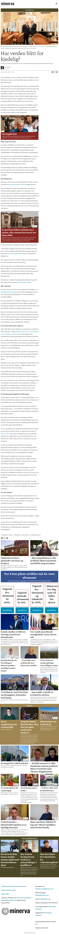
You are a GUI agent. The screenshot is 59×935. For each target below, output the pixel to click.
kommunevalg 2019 (35, 535)
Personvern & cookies (9, 890)
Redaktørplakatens (9, 900)
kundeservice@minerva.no (44, 889)
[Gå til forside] (27, 3)
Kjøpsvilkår (5, 894)
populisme (4, 535)
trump (10, 535)
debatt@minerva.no (42, 895)
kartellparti (25, 535)
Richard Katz (12, 184)
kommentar (17, 535)
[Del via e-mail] (57, 72)
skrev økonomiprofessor (14, 253)
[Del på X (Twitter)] (55, 72)
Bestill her (7, 610)
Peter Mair (21, 184)
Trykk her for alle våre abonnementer (14, 886)
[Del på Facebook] (52, 72)
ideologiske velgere (25, 282)
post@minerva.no (45, 899)
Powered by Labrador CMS (29, 932)
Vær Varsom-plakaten (24, 897)
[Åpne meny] (56, 4)
